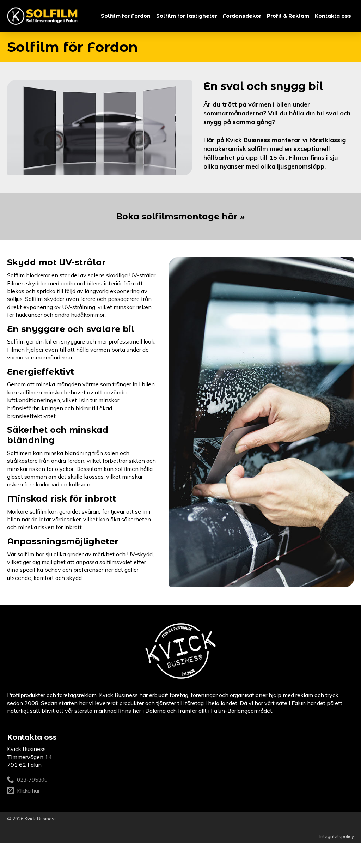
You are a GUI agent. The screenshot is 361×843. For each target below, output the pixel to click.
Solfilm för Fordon (126, 16)
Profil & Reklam (288, 16)
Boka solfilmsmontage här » (180, 216)
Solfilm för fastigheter (186, 16)
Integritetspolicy (336, 836)
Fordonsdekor (242, 16)
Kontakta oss (333, 16)
